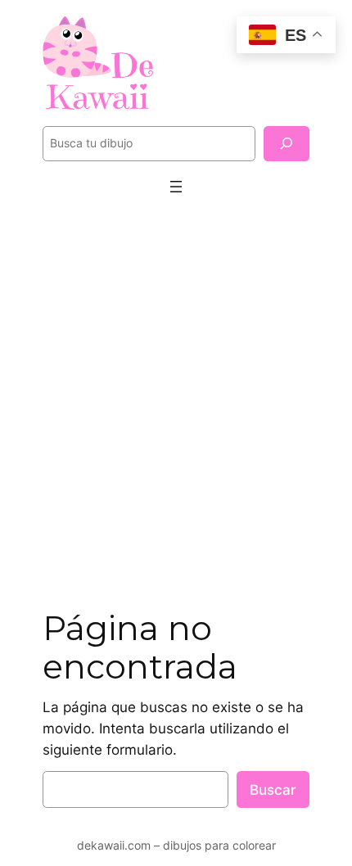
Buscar (273, 790)
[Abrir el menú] (176, 186)
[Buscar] (286, 143)
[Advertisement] (176, 404)
